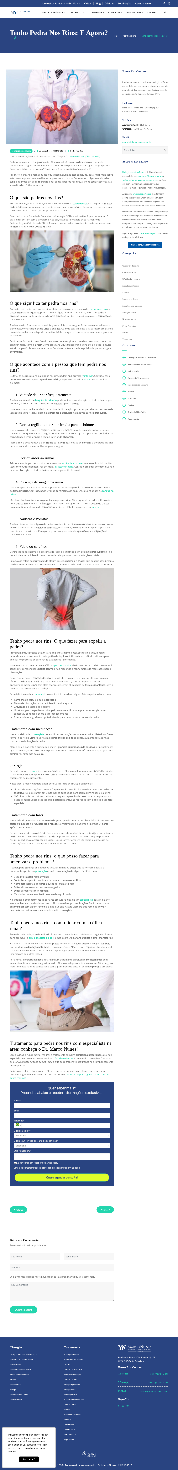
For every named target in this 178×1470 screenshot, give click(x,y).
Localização (124, 3)
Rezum (125, 332)
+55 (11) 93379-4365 (158, 1383)
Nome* (17, 1100)
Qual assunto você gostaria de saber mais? (36, 1141)
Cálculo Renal (70, 1405)
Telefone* (19, 1120)
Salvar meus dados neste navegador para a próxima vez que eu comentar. (54, 1276)
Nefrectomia (133, 371)
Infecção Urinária (130, 312)
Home (115, 35)
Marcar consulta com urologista (145, 245)
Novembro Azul (129, 319)
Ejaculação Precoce (130, 286)
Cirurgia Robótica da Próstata (142, 357)
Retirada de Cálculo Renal (140, 364)
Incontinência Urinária (132, 306)
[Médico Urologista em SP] (20, 12)
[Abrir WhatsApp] (171, 1463)
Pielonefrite (69, 1430)
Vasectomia (127, 339)
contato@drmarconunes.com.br (136, 142)
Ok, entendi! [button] (29, 1459)
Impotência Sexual (130, 299)
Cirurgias (96, 12)
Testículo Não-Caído (137, 412)
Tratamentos (77, 12)
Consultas (114, 12)
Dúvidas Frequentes (131, 279)
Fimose (125, 292)
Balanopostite (70, 1395)
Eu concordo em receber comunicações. (37, 1163)
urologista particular (142, 194)
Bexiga (131, 405)
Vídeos (88, 3)
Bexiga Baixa (70, 1390)
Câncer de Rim (129, 272)
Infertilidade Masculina (74, 1400)
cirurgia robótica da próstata (150, 176)
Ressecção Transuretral (138, 378)
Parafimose (69, 1425)
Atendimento (133, 12)
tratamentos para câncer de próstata (139, 180)
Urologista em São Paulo (133, 172)
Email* (17, 1110)
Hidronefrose (70, 1435)
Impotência (69, 1440)
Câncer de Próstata (52, 12)
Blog (98, 3)
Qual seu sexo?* (22, 1131)
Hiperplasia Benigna (72, 1375)
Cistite (67, 1365)
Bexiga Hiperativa (72, 1385)
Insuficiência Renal (72, 1415)
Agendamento (143, 3)
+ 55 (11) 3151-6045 (159, 1374)
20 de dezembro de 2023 (21, 151)
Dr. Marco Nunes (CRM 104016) (83, 156)
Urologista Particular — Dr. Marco (61, 3)
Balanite (67, 1420)
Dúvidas (109, 3)
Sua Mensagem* (22, 1151)
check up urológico (147, 233)
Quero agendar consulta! (62, 1177)
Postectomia (133, 419)
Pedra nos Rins (129, 35)
